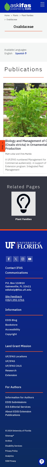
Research (11, 370)
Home (7, 15)
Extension (11, 375)
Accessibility (12, 329)
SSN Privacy (10, 461)
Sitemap (9, 436)
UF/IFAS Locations (16, 356)
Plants (15, 15)
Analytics (9, 456)
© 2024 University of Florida (18, 430)
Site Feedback (13, 296)
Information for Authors (19, 397)
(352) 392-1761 (14, 299)
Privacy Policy (11, 451)
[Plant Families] (23, 204)
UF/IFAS (10, 361)
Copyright (11, 334)
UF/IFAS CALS (13, 365)
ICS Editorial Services (17, 406)
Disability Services (13, 446)
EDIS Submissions (15, 402)
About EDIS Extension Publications (18, 413)
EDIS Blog (11, 320)
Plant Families (27, 15)
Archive (8, 441)
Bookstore (11, 324)
